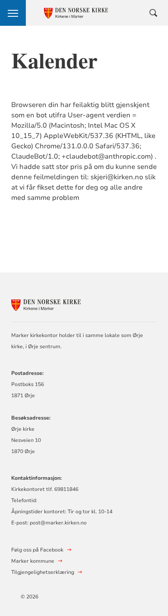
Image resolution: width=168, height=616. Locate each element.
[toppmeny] (13, 13)
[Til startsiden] (58, 303)
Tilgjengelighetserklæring (42, 572)
